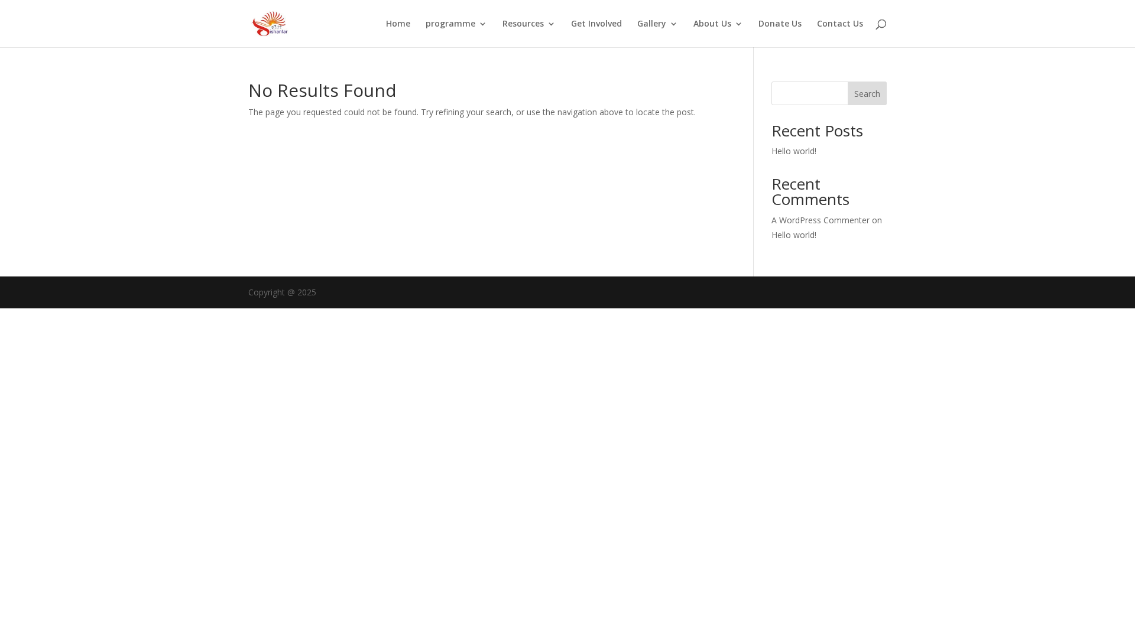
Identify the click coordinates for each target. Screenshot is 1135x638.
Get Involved (596, 24)
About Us (712, 24)
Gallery (651, 24)
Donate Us (780, 24)
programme (450, 24)
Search (867, 93)
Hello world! (793, 151)
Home (398, 24)
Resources (523, 24)
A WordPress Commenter (820, 220)
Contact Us (840, 24)
